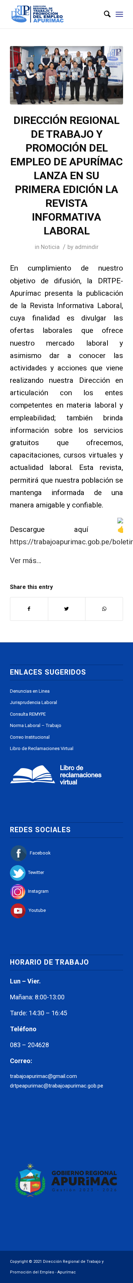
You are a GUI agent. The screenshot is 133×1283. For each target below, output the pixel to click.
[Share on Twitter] (66, 608)
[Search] (104, 14)
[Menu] (119, 14)
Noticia (50, 246)
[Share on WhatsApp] (104, 608)
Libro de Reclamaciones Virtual (41, 748)
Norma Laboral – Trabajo (35, 725)
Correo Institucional (30, 737)
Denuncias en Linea (30, 691)
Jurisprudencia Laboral (33, 702)
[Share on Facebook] (29, 608)
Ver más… (25, 560)
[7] (66, 75)
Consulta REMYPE (28, 714)
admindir (87, 246)
